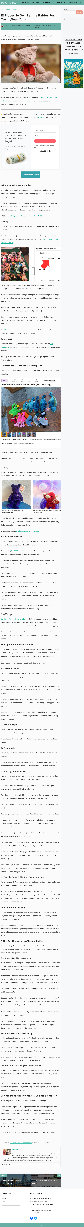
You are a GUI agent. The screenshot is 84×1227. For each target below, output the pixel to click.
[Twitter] (4, 1165)
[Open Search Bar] (81, 2)
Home (3, 9)
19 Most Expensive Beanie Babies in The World (24, 216)
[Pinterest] (9, 1165)
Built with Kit (45, 151)
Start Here (35, 2)
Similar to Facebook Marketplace (13, 619)
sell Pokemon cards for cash (21, 1143)
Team (4, 1201)
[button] (16, 159)
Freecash (41, 117)
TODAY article (9, 330)
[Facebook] (2, 1165)
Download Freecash (31, 174)
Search (66, 9)
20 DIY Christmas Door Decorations (40, 1210)
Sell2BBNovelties (18, 551)
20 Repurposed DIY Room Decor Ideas (41, 1204)
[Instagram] (7, 1165)
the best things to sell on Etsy (28, 531)
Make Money (12, 9)
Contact (4, 1198)
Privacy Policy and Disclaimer (11, 1205)
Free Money (25, 2)
